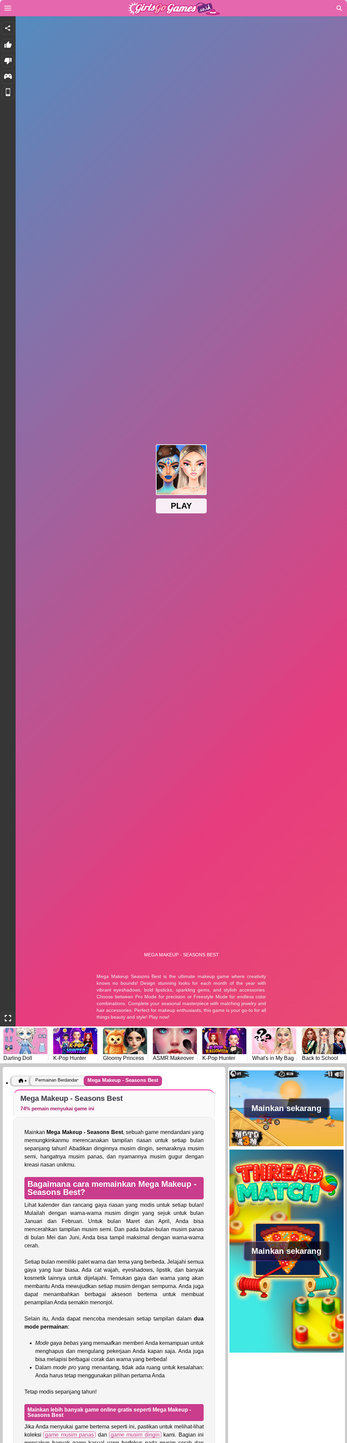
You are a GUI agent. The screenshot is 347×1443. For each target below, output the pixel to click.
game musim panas (69, 1435)
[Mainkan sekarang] (286, 1146)
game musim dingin (135, 1435)
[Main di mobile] (8, 93)
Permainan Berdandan (57, 1080)
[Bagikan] (7, 28)
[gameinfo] (8, 77)
